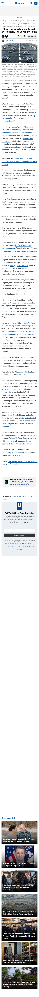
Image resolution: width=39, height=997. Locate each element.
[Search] (31, 3)
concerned (6, 392)
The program (24, 133)
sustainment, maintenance (12, 147)
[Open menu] (3, 3)
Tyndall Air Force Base (25, 334)
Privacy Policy (15, 546)
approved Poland (25, 372)
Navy (12, 265)
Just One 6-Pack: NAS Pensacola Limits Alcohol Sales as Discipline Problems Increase (19, 161)
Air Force (19, 17)
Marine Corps (22, 265)
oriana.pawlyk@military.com (13, 453)
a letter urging (24, 418)
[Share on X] (21, 36)
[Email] (24, 36)
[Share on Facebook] (18, 36)
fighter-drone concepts (27, 208)
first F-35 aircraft (18, 444)
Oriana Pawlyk (10, 40)
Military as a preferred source (19, 484)
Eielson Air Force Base (18, 438)
